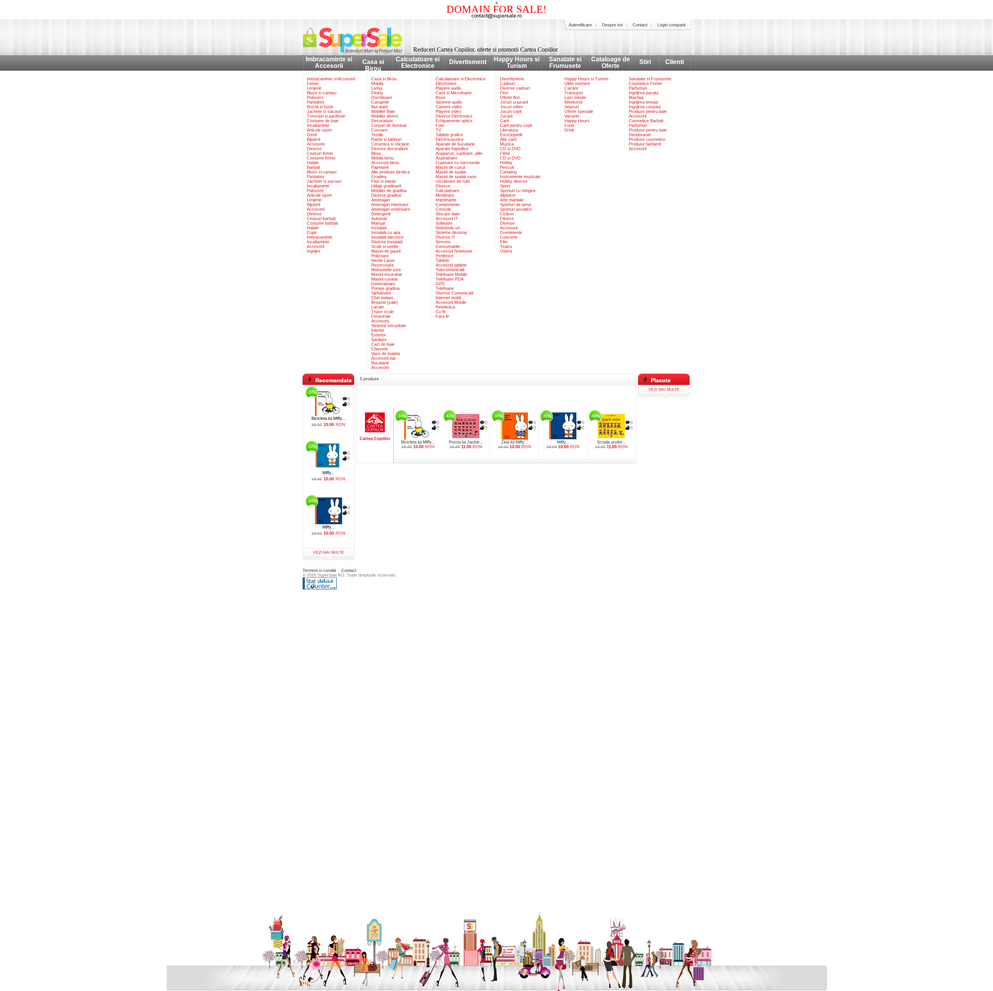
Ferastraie (381, 316)
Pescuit (507, 167)
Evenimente (511, 232)
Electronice (446, 83)
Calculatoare (447, 190)
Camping (508, 172)
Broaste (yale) (384, 302)
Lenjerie (314, 88)
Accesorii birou (385, 162)
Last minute (575, 97)
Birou (376, 153)
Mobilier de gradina (389, 190)
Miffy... (563, 442)
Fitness (507, 218)
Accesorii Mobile (451, 302)
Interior (377, 330)
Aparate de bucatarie (455, 144)
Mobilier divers (384, 116)
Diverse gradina (386, 195)
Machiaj (636, 97)
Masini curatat (384, 279)
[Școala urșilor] (611, 426)
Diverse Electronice (454, 116)
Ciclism (507, 213)
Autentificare (580, 25)
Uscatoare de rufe (453, 181)
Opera (506, 251)
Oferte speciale (578, 111)
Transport (573, 92)
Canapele (380, 102)
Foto (440, 125)
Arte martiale (512, 200)
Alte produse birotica (390, 172)
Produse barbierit (645, 144)
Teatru (506, 246)
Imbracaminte (319, 237)
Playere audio (448, 88)
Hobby (506, 162)
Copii (311, 232)
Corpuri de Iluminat (389, 125)
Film (504, 241)
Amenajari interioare (389, 204)
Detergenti (381, 213)
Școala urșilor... (611, 442)
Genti (312, 134)
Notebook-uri (448, 227)
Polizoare (380, 255)
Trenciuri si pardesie (326, 116)
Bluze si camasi (321, 92)
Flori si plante (383, 181)
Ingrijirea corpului (645, 106)
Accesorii (315, 144)
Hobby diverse (514, 181)
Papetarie (380, 167)
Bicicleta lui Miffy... (418, 442)
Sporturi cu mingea (517, 190)
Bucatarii (379, 106)
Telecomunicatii (450, 269)
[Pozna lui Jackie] (466, 426)
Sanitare (379, 339)
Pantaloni (315, 102)
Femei (312, 83)
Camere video (449, 106)
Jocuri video (511, 106)
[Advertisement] (496, 397)
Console (443, 209)
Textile (377, 134)
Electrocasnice (450, 139)
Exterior (378, 335)
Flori (504, 92)
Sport (505, 186)
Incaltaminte (318, 125)
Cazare (571, 88)
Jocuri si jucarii (514, 102)
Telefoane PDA (450, 279)
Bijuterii (313, 139)
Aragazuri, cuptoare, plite (459, 153)
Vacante (572, 116)
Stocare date (448, 213)
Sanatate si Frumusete (565, 62)
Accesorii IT (447, 218)
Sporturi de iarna (515, 204)
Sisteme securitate (388, 325)
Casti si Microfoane (454, 92)
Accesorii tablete (451, 265)
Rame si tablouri (386, 139)
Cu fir (441, 311)
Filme (505, 153)
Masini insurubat (386, 274)
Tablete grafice (449, 134)
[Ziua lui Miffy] (514, 426)
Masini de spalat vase (456, 176)
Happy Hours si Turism (517, 62)
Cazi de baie (382, 344)
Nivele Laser (383, 260)
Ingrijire (313, 251)
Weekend (573, 102)
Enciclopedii (511, 134)
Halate (313, 162)
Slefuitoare (381, 293)
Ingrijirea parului (643, 92)
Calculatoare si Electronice (417, 62)
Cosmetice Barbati (646, 120)
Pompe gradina (385, 288)
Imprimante (446, 200)
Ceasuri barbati (321, 218)
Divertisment (467, 62)
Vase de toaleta (385, 353)
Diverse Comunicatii (454, 293)
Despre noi (612, 25)
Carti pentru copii (516, 125)
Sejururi (571, 106)
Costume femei (321, 158)
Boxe (440, 97)
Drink (569, 130)
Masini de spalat (451, 172)
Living (376, 88)
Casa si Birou (373, 65)
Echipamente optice (454, 120)
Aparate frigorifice (452, 148)
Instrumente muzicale (520, 176)
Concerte (508, 237)
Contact (640, 25)
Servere (443, 241)
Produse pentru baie (648, 111)
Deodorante (640, 134)
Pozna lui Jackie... (466, 442)
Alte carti (508, 139)
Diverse (314, 148)
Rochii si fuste (320, 106)
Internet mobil (448, 297)
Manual (378, 223)
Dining (377, 92)
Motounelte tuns (386, 269)
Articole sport (319, 130)
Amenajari (380, 200)
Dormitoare (381, 97)
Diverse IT (445, 237)
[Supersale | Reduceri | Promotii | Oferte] (359, 52)
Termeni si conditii (319, 570)
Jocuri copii (510, 111)
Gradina (378, 176)
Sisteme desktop (451, 232)
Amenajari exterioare (390, 209)
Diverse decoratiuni (389, 148)
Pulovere (315, 97)
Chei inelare (382, 297)
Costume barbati (322, 223)
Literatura (509, 130)
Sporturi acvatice (516, 209)
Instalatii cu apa (385, 232)
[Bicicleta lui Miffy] (418, 426)
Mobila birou (382, 158)
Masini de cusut (450, 167)
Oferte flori (510, 97)
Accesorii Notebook (454, 251)
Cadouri (507, 83)
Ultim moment (577, 83)
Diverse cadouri (515, 88)
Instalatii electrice (387, 237)
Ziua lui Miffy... (514, 442)
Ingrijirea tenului (643, 102)
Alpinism (508, 195)
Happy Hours (577, 120)
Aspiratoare (446, 158)
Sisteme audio (449, 102)
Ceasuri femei (320, 153)
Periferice (444, 255)
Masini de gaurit (386, 251)
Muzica (507, 144)
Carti (504, 120)
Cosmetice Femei (645, 83)
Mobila (377, 83)
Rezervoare (382, 265)
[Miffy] (563, 426)
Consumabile (448, 246)
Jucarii (506, 116)
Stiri (645, 62)
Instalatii (378, 227)
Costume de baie (323, 120)
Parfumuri (638, 88)
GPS (440, 283)
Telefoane (445, 288)
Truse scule (382, 311)
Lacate (377, 307)
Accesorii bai (383, 358)
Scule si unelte (384, 246)
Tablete (442, 260)
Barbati (313, 167)
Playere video (448, 111)
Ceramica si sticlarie (390, 144)
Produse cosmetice (647, 139)
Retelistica (445, 307)
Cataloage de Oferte (610, 62)
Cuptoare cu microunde (458, 162)
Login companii (671, 25)
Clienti (674, 62)
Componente (448, 204)
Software (444, 223)
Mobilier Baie (383, 111)
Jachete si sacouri (324, 111)
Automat (379, 218)
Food (569, 125)
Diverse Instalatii (386, 241)
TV (438, 130)
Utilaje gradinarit (386, 186)
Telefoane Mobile (451, 274)
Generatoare (383, 283)
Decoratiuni (382, 120)
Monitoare (445, 195)
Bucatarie (380, 362)
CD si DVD (510, 148)
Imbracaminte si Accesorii (329, 62)
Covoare (379, 130)
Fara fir (442, 316)
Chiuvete (379, 349)
